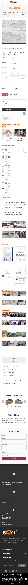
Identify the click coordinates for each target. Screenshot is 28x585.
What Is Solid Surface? (7, 422)
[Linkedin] (6, 571)
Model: (4, 101)
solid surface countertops (9, 383)
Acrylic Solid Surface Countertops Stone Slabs (7, 420)
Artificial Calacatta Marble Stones (20, 418)
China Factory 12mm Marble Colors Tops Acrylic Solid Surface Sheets (9, 406)
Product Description (7, 109)
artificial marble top (18, 380)
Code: (4, 105)
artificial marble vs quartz (9, 372)
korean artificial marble (8, 378)
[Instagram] (13, 571)
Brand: (4, 103)
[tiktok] (16, 571)
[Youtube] (9, 571)
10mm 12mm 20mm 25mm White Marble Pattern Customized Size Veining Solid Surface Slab (19, 406)
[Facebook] (3, 571)
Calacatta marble (7, 380)
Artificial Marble (6, 366)
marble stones (20, 378)
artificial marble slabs (8, 375)
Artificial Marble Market (20, 420)
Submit (14, 458)
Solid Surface (16, 366)
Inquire (5, 94)
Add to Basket (14, 94)
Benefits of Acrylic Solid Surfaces (20, 422)
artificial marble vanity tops (9, 369)
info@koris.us (5, 502)
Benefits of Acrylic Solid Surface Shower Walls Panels (7, 418)
